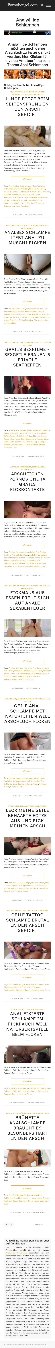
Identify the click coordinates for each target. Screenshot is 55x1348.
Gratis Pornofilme (43, 192)
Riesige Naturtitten (26, 320)
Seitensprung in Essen (27, 677)
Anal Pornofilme (17, 92)
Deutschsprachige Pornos (14, 433)
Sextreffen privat (10, 566)
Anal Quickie (14, 1195)
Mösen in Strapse (40, 436)
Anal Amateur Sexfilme (18, 186)
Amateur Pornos (15, 552)
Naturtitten (44, 586)
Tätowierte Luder (10, 448)
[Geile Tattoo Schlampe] (27, 950)
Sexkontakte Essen (25, 679)
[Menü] (47, 5)
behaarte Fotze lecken (20, 888)
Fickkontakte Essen (39, 674)
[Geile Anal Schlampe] (27, 741)
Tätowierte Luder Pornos (41, 990)
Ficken (27, 342)
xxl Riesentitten (10, 323)
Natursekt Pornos (25, 1094)
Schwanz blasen (21, 891)
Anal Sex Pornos (37, 883)
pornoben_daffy (35, 215)
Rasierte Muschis (22, 563)
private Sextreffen (11, 320)
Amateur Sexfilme (16, 668)
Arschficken (21, 225)
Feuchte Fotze (30, 433)
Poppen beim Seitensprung (39, 317)
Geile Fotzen (30, 95)
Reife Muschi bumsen (12, 442)
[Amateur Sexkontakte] (23, 5)
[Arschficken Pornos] (27, 264)
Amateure (10, 225)
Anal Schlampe (38, 668)
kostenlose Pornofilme (12, 195)
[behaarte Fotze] (27, 846)
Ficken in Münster (11, 192)
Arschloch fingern (11, 558)
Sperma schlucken (23, 990)
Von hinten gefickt (41, 320)
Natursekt (39, 1009)
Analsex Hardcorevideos (27, 312)
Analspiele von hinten (37, 778)
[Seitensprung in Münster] (27, 136)
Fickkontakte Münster (27, 192)
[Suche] (41, 5)
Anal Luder (44, 309)
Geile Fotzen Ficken (24, 436)
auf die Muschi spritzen (19, 317)
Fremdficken (42, 433)
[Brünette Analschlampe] (27, 1158)
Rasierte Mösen (33, 198)
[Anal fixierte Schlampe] (27, 1054)
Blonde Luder (38, 467)
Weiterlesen (27, 179)
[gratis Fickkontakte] (27, 509)
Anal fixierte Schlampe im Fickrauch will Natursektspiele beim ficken (27, 1024)
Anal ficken (32, 186)
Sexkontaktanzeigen (38, 563)
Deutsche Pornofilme (14, 342)
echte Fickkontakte (18, 561)
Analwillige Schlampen (22, 314)
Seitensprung (27, 589)
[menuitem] (41, 5)
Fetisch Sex (29, 1009)
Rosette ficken (33, 1201)
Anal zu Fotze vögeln (20, 555)
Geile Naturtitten (19, 784)
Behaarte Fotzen (27, 806)
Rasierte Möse (42, 439)
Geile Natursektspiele (21, 1091)
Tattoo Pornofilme (39, 911)
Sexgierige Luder (16, 787)
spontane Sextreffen (22, 203)
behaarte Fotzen (36, 888)
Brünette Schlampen (28, 1113)
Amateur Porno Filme (17, 309)
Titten (40, 95)
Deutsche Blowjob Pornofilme (38, 430)
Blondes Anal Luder (26, 558)
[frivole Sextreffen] (27, 385)
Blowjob (32, 225)
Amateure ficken (32, 309)
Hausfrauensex (27, 228)
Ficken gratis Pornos (37, 189)
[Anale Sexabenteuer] (27, 628)
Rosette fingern (32, 784)
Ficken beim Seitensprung (20, 674)
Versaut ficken (39, 566)
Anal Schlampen (10, 312)
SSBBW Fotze (17, 445)
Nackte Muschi (28, 195)
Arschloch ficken (28, 781)
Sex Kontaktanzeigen (30, 442)
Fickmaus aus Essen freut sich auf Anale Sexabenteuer (27, 600)
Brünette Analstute (21, 189)
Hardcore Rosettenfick (23, 987)
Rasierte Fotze (20, 198)
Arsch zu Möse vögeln (33, 1198)
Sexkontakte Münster (18, 200)
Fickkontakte (18, 95)
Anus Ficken (36, 314)
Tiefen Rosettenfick (22, 206)
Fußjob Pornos (9, 436)
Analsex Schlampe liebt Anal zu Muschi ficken (27, 237)
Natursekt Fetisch (11, 1094)
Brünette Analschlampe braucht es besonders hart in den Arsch (27, 1128)
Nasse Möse (9, 439)
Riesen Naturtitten (19, 1201)
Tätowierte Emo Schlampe (35, 445)
